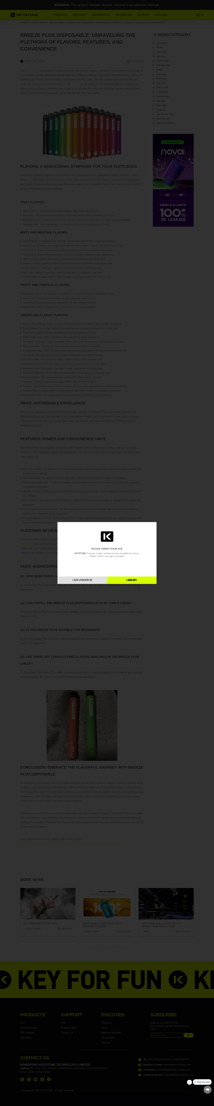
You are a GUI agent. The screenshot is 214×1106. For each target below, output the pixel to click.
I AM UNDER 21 (82, 580)
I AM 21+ (131, 580)
